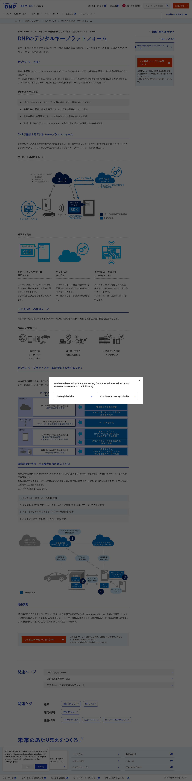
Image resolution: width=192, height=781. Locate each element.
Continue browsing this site (114, 396)
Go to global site (65, 396)
